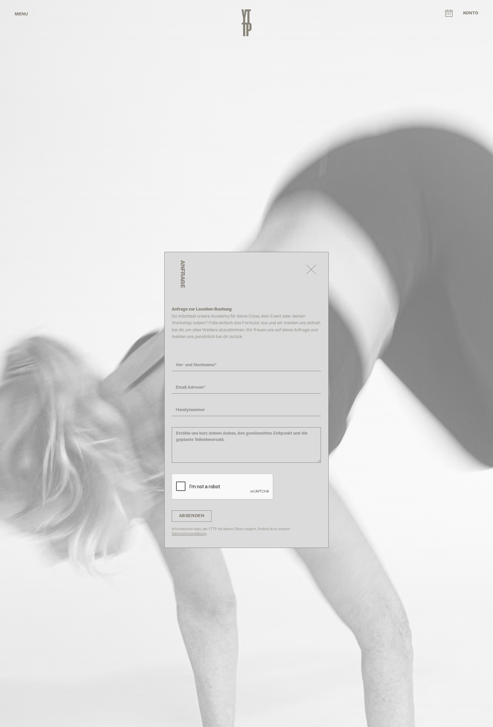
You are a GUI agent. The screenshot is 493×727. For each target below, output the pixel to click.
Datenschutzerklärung (189, 534)
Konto (470, 13)
